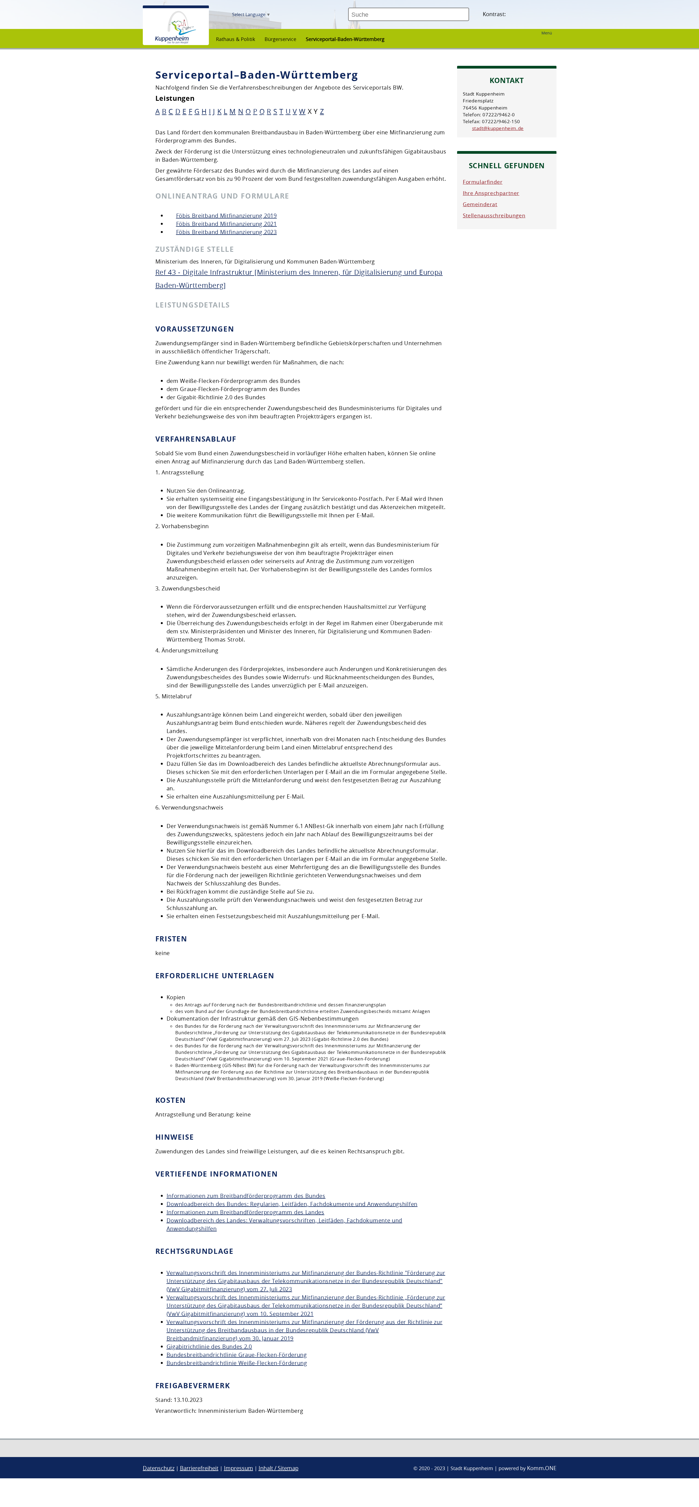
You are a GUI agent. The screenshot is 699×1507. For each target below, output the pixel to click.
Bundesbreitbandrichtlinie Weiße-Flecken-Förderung (237, 1363)
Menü (546, 33)
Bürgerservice (280, 39)
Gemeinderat (480, 204)
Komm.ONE (541, 1468)
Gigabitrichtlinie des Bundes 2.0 (209, 1346)
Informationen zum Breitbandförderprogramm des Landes (245, 1212)
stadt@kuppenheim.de (498, 128)
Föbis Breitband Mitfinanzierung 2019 (226, 215)
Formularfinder (482, 181)
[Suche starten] (471, 16)
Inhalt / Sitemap (278, 1468)
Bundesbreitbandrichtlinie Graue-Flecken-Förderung (237, 1354)
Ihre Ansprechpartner (491, 193)
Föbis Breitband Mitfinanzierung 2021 (226, 223)
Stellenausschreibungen (494, 215)
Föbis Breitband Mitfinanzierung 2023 (226, 232)
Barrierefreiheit (199, 1468)
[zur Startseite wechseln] (175, 42)
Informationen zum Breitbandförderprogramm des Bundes (246, 1195)
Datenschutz (158, 1468)
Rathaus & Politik (235, 39)
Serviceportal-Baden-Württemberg (345, 39)
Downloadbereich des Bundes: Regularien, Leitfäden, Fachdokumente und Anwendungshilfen (292, 1204)
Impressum (238, 1468)
